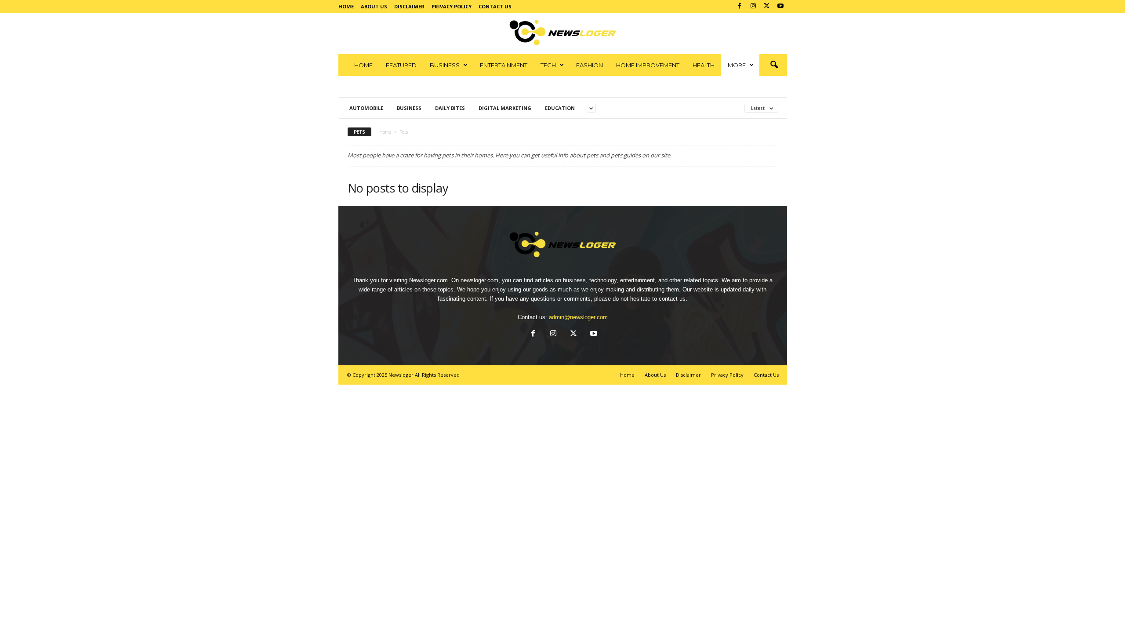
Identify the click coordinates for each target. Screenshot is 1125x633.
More (737, 65)
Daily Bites (450, 108)
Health (704, 65)
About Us (374, 6)
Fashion (589, 65)
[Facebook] (739, 6)
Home (346, 6)
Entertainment (503, 65)
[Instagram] (753, 6)
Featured (401, 65)
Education (560, 108)
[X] (767, 6)
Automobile (366, 108)
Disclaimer (409, 6)
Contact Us (495, 6)
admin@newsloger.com (578, 317)
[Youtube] (780, 6)
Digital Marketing (505, 108)
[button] (774, 65)
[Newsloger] (562, 32)
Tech (548, 65)
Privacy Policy (452, 6)
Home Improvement (647, 65)
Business (445, 65)
